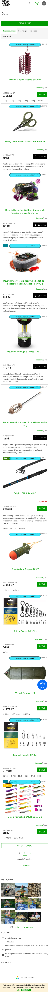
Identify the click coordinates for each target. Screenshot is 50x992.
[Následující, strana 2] (25, 853)
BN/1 (26, 776)
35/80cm (6, 714)
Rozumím (26, 990)
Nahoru (26, 865)
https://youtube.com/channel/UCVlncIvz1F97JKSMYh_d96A (26, 955)
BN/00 (13, 776)
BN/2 (33, 776)
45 (30, 853)
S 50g (26, 100)
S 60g (33, 100)
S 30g (12, 100)
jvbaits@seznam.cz (13, 938)
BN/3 (39, 776)
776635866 (9, 942)
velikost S (7, 590)
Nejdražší (33, 31)
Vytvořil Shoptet (27, 977)
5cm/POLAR (18, 838)
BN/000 (5, 776)
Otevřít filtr (25, 23)
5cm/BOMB (7, 838)
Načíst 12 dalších (25, 846)
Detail (42, 94)
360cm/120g (7, 528)
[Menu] (44, 3)
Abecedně (7, 36)
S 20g (5, 100)
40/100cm (16, 714)
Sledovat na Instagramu (23, 927)
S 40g (19, 100)
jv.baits (8, 949)
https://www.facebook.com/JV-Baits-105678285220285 (27, 945)
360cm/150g (20, 528)
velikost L (17, 590)
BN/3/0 (5, 652)
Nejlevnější (22, 31)
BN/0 (20, 776)
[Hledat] (30, 3)
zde (18, 990)
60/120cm (26, 714)
